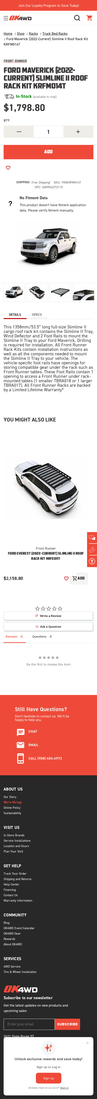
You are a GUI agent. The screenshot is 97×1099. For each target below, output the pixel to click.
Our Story (10, 797)
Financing (10, 889)
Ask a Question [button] (50, 627)
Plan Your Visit (13, 851)
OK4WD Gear (12, 933)
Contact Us (11, 895)
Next (71, 569)
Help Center (11, 884)
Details (15, 314)
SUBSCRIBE (67, 1024)
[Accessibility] (92, 561)
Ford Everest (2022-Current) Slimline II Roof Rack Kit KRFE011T (46, 556)
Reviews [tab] (11, 636)
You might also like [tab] (30, 419)
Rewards (9, 939)
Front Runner (46, 548)
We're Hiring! (13, 802)
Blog (6, 922)
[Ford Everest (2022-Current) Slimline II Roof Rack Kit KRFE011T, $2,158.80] (45, 487)
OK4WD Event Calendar (19, 928)
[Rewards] (92, 549)
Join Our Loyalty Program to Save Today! (48, 5)
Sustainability (12, 813)
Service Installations (17, 840)
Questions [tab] (39, 636)
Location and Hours (16, 846)
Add (78, 578)
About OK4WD (13, 944)
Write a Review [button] (50, 616)
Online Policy (12, 807)
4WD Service (12, 966)
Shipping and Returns (18, 879)
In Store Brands (14, 835)
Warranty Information (18, 900)
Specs (37, 314)
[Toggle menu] (6, 18)
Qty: (7, 120)
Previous (57, 569)
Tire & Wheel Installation (20, 972)
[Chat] (92, 538)
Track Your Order (15, 873)
